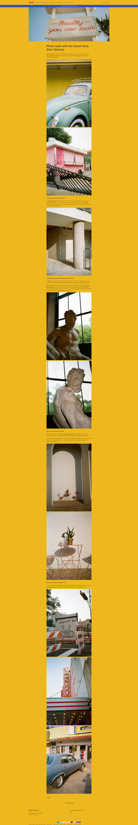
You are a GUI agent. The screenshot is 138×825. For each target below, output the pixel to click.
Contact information (77, 824)
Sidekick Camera (35, 824)
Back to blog (69, 803)
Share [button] (49, 797)
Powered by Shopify (42, 824)
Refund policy (49, 824)
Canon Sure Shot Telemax (53, 55)
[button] (102, 2)
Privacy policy (55, 824)
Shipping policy (70, 824)
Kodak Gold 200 (79, 55)
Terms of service (63, 824)
